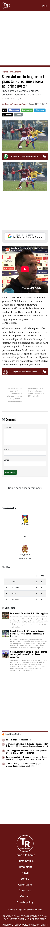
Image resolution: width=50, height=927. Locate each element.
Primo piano (25, 866)
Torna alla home (25, 855)
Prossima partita (9, 507)
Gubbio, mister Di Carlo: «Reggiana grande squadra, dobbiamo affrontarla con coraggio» (28, 654)
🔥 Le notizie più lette (11, 734)
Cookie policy (25, 902)
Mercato (25, 896)
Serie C (25, 878)
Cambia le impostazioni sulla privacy (25, 909)
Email (19, 115)
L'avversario (15, 72)
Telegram (40, 110)
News (25, 872)
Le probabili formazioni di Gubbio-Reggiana (29, 613)
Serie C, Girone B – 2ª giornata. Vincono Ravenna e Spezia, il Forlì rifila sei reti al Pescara (27, 633)
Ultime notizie (25, 860)
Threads (8, 115)
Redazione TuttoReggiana (14, 104)
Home (5, 72)
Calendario (25, 884)
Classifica (6, 567)
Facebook (15, 110)
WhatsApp (28, 110)
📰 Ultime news (8, 607)
